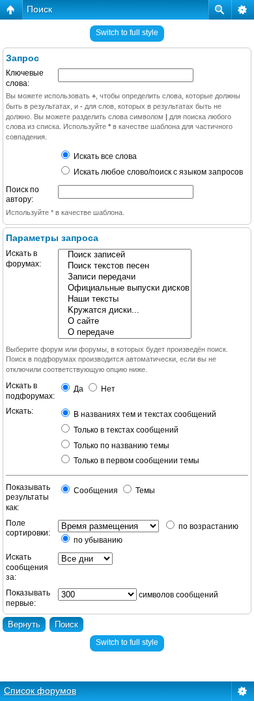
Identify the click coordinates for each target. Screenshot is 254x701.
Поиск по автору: (22, 195)
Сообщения (95, 490)
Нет (107, 388)
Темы (144, 490)
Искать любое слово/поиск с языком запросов (157, 172)
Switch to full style (127, 32)
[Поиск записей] (125, 255)
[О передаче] (125, 332)
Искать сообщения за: (27, 567)
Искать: (19, 411)
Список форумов (40, 690)
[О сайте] (125, 321)
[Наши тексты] (125, 299)
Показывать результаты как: (28, 497)
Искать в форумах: (23, 258)
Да (77, 388)
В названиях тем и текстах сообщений (144, 414)
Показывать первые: (28, 598)
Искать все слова (104, 156)
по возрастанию (207, 526)
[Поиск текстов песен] (125, 266)
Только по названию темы (120, 445)
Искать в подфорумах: (30, 391)
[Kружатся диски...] (125, 310)
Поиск (39, 9)
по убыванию (97, 540)
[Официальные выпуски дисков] (125, 288)
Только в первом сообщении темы (135, 460)
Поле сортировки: (28, 528)
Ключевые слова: (25, 78)
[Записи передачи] (125, 277)
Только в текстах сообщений (125, 430)
